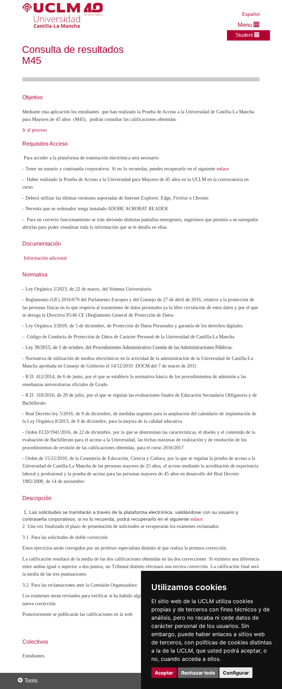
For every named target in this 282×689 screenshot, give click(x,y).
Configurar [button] (236, 673)
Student (245, 35)
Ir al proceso (34, 130)
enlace (223, 168)
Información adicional (45, 258)
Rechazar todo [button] (198, 673)
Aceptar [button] (164, 673)
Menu (245, 25)
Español (251, 14)
